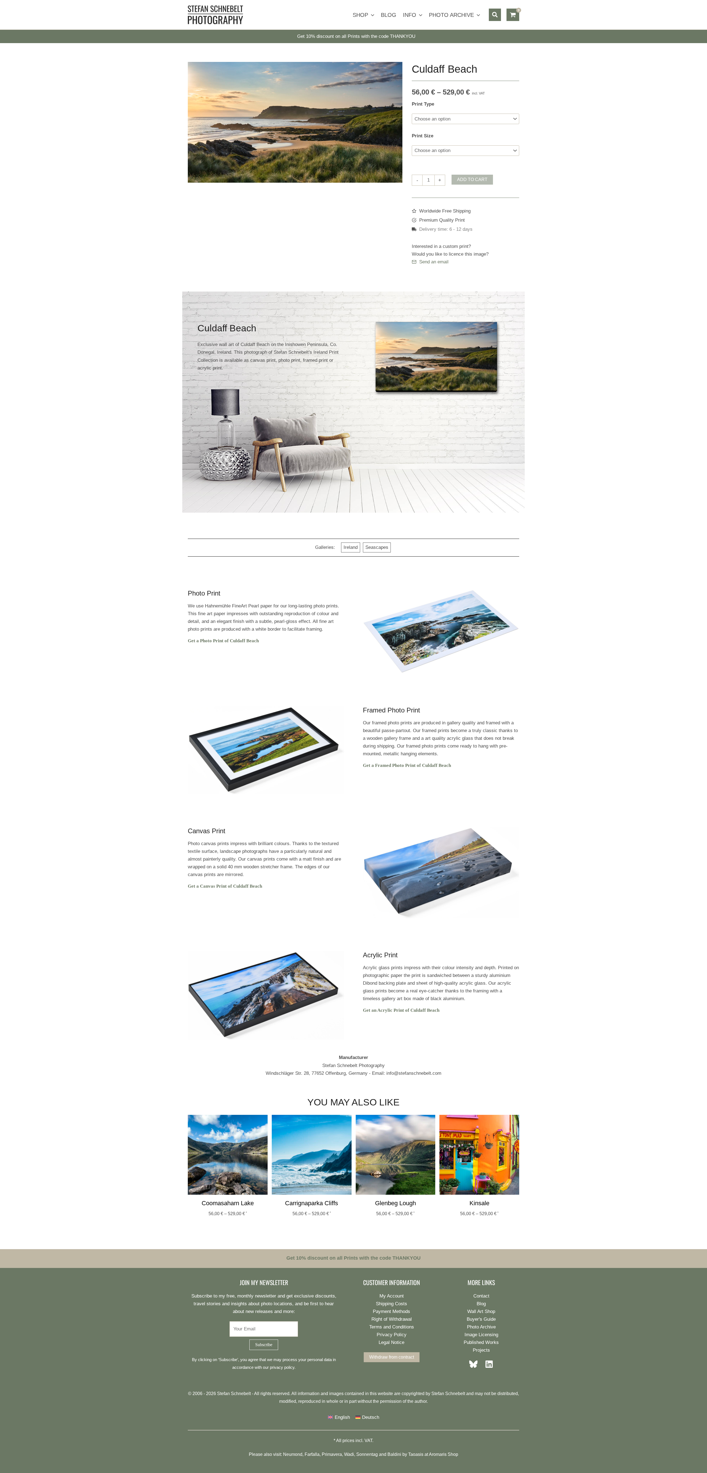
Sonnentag (367, 1454)
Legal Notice (391, 1342)
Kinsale (479, 1203)
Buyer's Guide (481, 1319)
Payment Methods (391, 1311)
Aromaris (438, 1454)
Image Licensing (481, 1334)
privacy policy (282, 1367)
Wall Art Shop (481, 1311)
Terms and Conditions (391, 1327)
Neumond (292, 1454)
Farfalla (312, 1454)
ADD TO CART (472, 179)
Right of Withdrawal (391, 1319)
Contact (481, 1296)
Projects (481, 1350)
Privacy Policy (392, 1334)
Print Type (423, 104)
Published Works (481, 1342)
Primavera (332, 1454)
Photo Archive (481, 1327)
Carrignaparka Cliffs (311, 1203)
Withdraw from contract (391, 1357)
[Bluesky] (475, 1364)
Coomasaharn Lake (228, 1203)
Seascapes (376, 547)
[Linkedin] (487, 1364)
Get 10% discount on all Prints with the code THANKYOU (356, 36)
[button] (371, 15)
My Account (391, 1296)
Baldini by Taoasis (405, 1454)
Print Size (422, 135)
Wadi (349, 1454)
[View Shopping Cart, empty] (512, 15)
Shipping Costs (391, 1303)
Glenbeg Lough (395, 1203)
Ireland (351, 547)
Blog (481, 1303)
